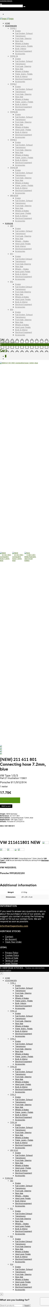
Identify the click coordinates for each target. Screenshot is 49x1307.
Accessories (20, 54)
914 (11, 310)
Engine (18, 31)
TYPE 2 (13, 84)
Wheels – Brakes (22, 241)
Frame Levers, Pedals (24, 46)
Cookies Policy (12, 955)
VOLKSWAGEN (11, 26)
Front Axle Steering (23, 264)
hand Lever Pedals (22, 272)
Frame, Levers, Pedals (24, 102)
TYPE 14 (14, 56)
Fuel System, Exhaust (24, 33)
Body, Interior (20, 49)
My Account (11, 939)
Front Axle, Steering (23, 38)
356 (11, 226)
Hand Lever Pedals (23, 244)
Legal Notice (11, 963)
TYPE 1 (13, 28)
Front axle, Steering (23, 66)
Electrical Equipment (23, 51)
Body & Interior (21, 77)
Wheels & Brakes (22, 44)
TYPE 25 (14, 112)
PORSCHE (9, 223)
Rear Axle (19, 41)
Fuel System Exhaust (23, 259)
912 (11, 282)
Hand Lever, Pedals (23, 130)
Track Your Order (13, 942)
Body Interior (20, 246)
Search (27, 1306)
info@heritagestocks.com (14, 926)
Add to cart (6, 806)
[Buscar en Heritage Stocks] (24, 6)
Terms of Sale (11, 958)
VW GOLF (14, 196)
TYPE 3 (13, 140)
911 (11, 254)
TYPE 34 (14, 168)
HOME (7, 23)
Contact (9, 936)
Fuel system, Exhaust (23, 231)
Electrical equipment (23, 249)
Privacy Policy (11, 952)
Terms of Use (11, 960)
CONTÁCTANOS (6, 1)
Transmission (20, 36)
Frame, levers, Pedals (24, 74)
